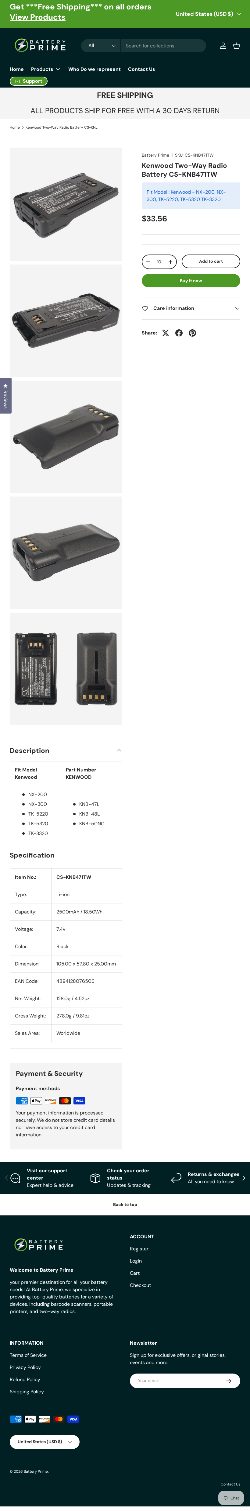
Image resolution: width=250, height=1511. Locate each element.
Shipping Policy (27, 1391)
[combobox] (143, 45)
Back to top (125, 1204)
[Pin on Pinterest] (192, 333)
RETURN (206, 110)
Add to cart (211, 261)
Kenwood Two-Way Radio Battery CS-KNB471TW (62, 127)
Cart (135, 1273)
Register (139, 1249)
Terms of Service (28, 1355)
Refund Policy (25, 1379)
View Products (38, 17)
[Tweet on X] (165, 333)
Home (17, 69)
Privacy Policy (25, 1367)
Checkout (140, 1285)
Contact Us (141, 69)
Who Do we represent (94, 69)
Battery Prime (155, 155)
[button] (236, 45)
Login (136, 1261)
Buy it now (191, 280)
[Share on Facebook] (179, 333)
